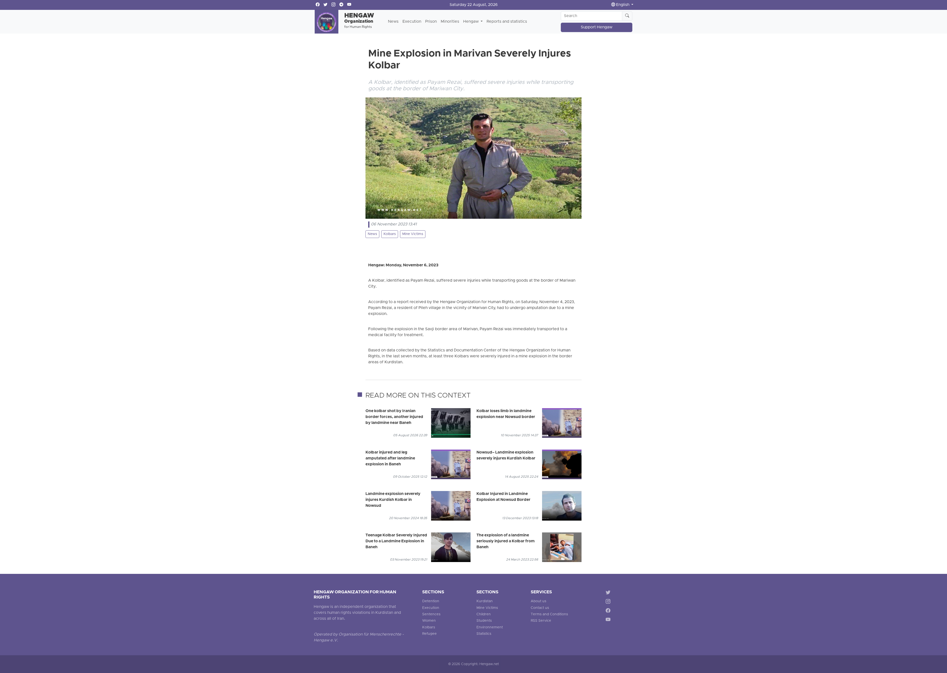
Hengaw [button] (471, 21)
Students (484, 620)
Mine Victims (412, 234)
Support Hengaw (596, 27)
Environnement (489, 627)
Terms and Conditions (549, 614)
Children (483, 614)
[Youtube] (609, 620)
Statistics (483, 634)
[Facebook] (609, 611)
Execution (411, 21)
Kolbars (389, 234)
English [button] (622, 4)
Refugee (429, 634)
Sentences (431, 614)
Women (429, 620)
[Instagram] (609, 602)
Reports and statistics (507, 21)
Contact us (540, 608)
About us (538, 601)
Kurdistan (484, 601)
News (393, 21)
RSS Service (541, 620)
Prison (431, 21)
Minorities (450, 21)
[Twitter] (609, 593)
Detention (430, 601)
